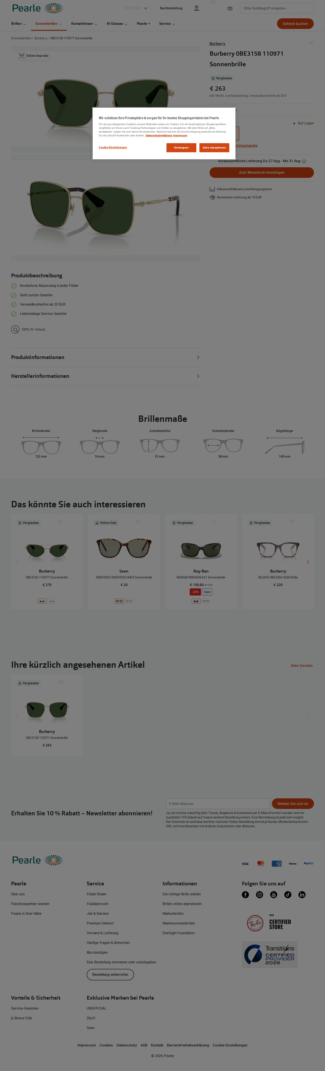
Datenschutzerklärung (159, 135)
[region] (164, 133)
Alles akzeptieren (214, 147)
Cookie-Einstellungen (113, 147)
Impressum (180, 135)
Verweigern (181, 147)
